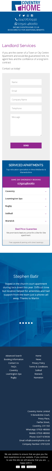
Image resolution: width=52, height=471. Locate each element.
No (23, 467)
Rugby (8, 206)
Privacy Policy (38, 363)
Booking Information (13, 359)
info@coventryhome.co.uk (26, 27)
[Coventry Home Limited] (26, 6)
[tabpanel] (26, 289)
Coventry (10, 191)
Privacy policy (31, 467)
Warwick (9, 220)
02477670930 (27, 19)
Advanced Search (14, 355)
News (38, 359)
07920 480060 (28, 24)
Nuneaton (38, 377)
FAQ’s (13, 366)
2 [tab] (23, 323)
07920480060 (26, 183)
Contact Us (13, 363)
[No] (48, 460)
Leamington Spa (13, 198)
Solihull (9, 213)
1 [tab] (20, 323)
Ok (18, 467)
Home (38, 355)
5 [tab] (31, 323)
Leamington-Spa (13, 373)
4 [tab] (29, 323)
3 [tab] (26, 323)
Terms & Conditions (38, 366)
